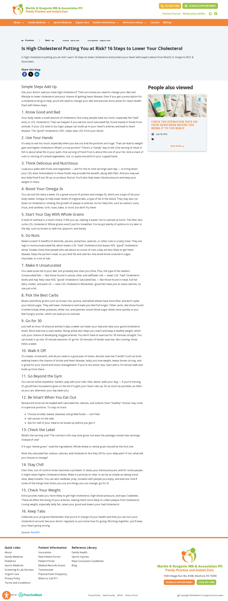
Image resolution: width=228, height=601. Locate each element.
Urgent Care (82, 22)
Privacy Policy (12, 578)
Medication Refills (194, 13)
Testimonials (45, 569)
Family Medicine (14, 556)
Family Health (79, 552)
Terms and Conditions (17, 582)
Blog (74, 565)
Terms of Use (131, 595)
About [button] (18, 22)
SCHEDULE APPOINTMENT (180, 582)
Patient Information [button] (104, 22)
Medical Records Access (51, 565)
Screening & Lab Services (19, 569)
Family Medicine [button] (37, 22)
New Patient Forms (49, 556)
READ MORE (176, 146)
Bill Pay (168, 22)
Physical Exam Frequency (52, 574)
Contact (155, 22)
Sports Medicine (63, 22)
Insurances (44, 552)
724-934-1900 (171, 5)
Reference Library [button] (133, 22)
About (8, 552)
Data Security (109, 595)
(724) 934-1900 (206, 582)
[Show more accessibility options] (6, 595)
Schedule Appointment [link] (202, 5)
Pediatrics (10, 561)
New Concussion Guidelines (88, 561)
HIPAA (120, 595)
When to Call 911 (48, 578)
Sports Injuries (80, 556)
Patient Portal (171, 13)
